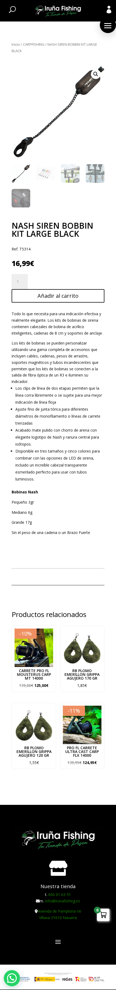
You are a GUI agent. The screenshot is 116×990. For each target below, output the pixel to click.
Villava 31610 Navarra (58, 917)
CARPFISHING (34, 44)
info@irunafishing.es (62, 900)
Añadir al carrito (58, 295)
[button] (108, 25)
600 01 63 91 (59, 894)
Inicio (16, 44)
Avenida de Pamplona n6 (59, 911)
